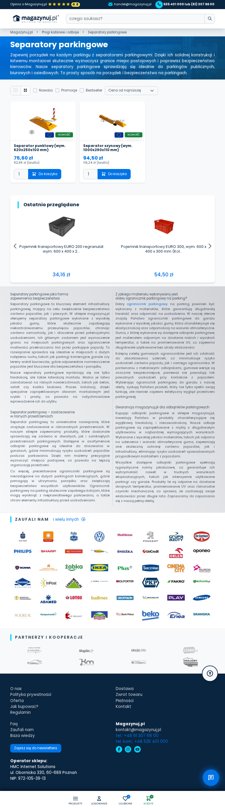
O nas (16, 688)
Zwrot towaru (129, 694)
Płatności (125, 701)
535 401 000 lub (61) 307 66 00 (188, 4)
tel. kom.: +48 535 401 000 (142, 741)
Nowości (46, 90)
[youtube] (137, 750)
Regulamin (20, 712)
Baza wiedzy (22, 735)
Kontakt (123, 706)
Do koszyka (48, 174)
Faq (14, 724)
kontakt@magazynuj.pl (138, 730)
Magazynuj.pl (21, 32)
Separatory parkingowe (107, 32)
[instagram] (128, 750)
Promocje (69, 90)
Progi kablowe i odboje (60, 32)
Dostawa (125, 688)
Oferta (17, 701)
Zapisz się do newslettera (35, 748)
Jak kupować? (24, 706)
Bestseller (94, 90)
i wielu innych (66, 519)
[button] (99, 800)
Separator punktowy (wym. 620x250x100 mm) (40, 148)
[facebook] (119, 750)
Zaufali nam (22, 730)
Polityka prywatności (30, 694)
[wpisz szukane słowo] (209, 19)
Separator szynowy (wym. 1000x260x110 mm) (107, 148)
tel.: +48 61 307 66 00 (137, 735)
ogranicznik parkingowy (147, 304)
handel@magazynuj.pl (132, 4)
